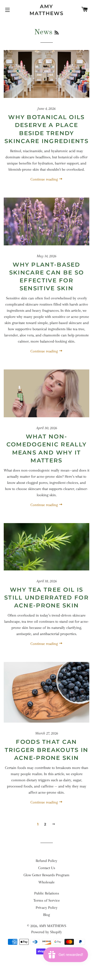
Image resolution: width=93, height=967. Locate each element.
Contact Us (46, 868)
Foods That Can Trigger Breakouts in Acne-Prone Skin (47, 749)
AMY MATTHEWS (47, 9)
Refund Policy (46, 860)
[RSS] (56, 33)
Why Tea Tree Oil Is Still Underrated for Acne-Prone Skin (46, 597)
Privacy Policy (47, 907)
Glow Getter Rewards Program (46, 875)
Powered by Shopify (46, 932)
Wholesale (46, 882)
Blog (46, 914)
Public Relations (46, 893)
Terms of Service (46, 900)
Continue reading (45, 179)
